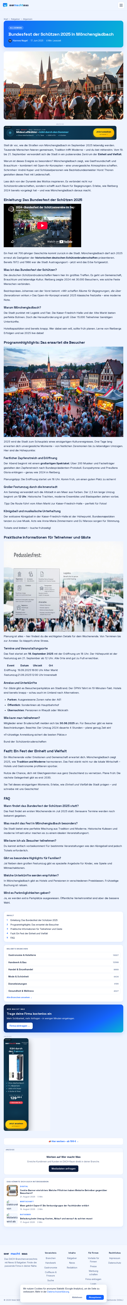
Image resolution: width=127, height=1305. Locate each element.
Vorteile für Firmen (93, 1260)
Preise (93, 1266)
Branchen (51, 1258)
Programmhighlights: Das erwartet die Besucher (35, 924)
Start (6, 19)
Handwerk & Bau (63, 962)
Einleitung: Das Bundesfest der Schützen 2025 (34, 920)
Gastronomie (50, 1267)
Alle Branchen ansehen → (19, 997)
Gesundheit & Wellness (63, 991)
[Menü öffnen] (121, 5)
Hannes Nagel (20, 40)
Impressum (114, 1258)
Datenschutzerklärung (58, 1291)
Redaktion (72, 1267)
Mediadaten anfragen (64, 1168)
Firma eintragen (93, 1279)
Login (93, 1283)
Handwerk (50, 1262)
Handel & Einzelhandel (63, 969)
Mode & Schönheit (63, 976)
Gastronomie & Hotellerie (63, 955)
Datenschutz (114, 1262)
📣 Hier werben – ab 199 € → (63, 1141)
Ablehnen (77, 1297)
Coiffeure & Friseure (51, 1274)
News (72, 1262)
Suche (50, 1280)
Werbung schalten (93, 1273)
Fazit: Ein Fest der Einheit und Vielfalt (29, 933)
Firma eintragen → (20, 1025)
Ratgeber (15, 19)
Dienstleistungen (63, 983)
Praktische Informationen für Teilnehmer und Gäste (36, 929)
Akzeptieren (95, 1297)
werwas (15, 1253)
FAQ (13, 937)
